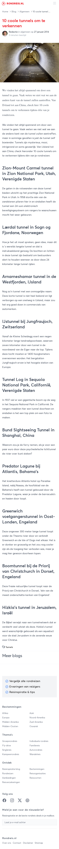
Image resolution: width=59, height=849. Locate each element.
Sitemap (39, 843)
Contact (17, 843)
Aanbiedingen (9, 778)
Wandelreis (35, 754)
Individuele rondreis (39, 741)
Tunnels (9, 647)
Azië (32, 713)
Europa (5, 718)
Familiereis (35, 745)
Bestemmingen (37, 769)
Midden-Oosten (10, 726)
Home (5, 12)
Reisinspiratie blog (11, 769)
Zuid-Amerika (36, 722)
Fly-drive (6, 745)
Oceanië (34, 726)
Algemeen (24, 12)
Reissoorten (35, 778)
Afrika (5, 713)
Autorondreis (36, 750)
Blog (14, 12)
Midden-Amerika (10, 722)
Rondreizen (7, 773)
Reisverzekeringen (11, 782)
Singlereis (6, 750)
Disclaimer (28, 843)
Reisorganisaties (38, 773)
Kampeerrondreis (10, 754)
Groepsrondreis (9, 741)
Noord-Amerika (37, 718)
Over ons (6, 843)
